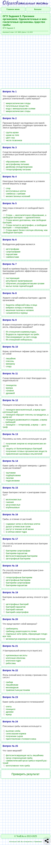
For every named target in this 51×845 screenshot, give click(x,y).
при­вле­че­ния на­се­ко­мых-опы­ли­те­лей (23, 454)
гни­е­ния (9, 502)
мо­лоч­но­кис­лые (13, 499)
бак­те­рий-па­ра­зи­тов (15, 607)
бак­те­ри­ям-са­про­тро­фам (17, 551)
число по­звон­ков (13, 140)
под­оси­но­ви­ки (12, 481)
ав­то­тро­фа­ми (12, 249)
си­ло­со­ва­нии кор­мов (15, 734)
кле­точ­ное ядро (13, 661)
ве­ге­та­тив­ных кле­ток (15, 191)
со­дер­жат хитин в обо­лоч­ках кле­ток (22, 524)
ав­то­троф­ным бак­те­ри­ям (17, 558)
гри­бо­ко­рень (11, 629)
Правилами (38, 841)
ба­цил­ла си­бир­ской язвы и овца (21, 305)
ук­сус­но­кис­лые (12, 505)
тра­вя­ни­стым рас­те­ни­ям (17, 690)
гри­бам (9, 682)
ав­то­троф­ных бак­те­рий (17, 604)
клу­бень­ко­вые (12, 507)
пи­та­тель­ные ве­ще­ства (17, 106)
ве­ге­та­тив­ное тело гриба (17, 766)
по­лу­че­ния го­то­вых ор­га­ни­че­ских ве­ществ (26, 451)
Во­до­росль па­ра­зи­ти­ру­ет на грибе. (22, 334)
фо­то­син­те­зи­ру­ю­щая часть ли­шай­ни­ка (24, 755)
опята (8, 706)
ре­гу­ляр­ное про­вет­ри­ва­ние (19, 281)
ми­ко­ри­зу (10, 364)
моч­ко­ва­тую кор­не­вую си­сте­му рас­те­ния (25, 639)
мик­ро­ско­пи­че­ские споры (17, 111)
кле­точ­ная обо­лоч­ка (15, 658)
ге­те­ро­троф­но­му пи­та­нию (18, 169)
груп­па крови (12, 132)
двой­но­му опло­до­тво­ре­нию (19, 167)
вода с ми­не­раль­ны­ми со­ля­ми (20, 108)
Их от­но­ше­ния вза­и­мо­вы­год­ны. (21, 332)
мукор (8, 714)
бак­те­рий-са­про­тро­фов (17, 612)
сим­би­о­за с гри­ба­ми (15, 194)
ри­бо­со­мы (10, 663)
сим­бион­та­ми (12, 257)
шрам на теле (12, 135)
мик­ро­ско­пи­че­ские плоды (18, 103)
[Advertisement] (25, 61)
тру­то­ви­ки (10, 473)
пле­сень (9, 361)
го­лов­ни (9, 390)
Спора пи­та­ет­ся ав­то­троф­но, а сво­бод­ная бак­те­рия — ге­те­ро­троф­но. (25, 226)
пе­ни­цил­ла (10, 385)
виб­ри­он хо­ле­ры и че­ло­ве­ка (19, 308)
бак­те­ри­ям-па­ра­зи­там (16, 553)
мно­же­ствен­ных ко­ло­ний (17, 196)
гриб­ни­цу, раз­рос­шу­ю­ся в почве (21, 631)
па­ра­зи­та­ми (11, 254)
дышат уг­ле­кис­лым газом (17, 526)
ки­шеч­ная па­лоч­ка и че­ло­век (19, 310)
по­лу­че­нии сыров (14, 736)
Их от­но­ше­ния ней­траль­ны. (19, 340)
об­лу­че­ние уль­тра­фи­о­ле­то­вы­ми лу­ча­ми (24, 283)
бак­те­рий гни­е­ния (14, 609)
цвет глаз (10, 138)
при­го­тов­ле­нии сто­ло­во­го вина (20, 739)
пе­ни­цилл (10, 709)
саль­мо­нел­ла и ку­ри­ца (16, 313)
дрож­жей (10, 393)
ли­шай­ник (10, 358)
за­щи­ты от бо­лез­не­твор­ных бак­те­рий (23, 448)
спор (7, 188)
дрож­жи (9, 712)
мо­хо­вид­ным (11, 687)
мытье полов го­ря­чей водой (19, 286)
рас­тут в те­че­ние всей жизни (19, 529)
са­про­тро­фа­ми (12, 252)
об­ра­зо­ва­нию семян (15, 162)
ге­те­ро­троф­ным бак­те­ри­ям (18, 577)
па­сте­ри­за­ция (12, 278)
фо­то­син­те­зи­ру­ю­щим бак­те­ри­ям (21, 556)
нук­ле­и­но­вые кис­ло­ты (16, 655)
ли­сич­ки (9, 478)
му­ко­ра (9, 388)
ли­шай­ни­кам (11, 685)
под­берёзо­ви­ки (13, 475)
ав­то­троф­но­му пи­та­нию (17, 164)
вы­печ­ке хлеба (12, 731)
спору (8, 366)
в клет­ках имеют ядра (16, 532)
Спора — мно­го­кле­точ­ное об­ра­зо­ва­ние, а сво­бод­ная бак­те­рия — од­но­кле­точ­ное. (24, 216)
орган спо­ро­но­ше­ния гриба (18, 758)
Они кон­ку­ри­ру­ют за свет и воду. (21, 337)
